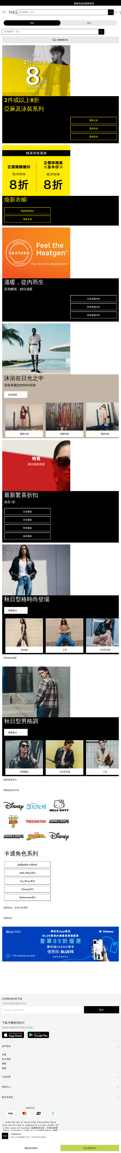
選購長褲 (27, 219)
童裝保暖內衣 (93, 315)
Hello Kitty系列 (27, 872)
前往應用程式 (89, 1148)
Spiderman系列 (27, 897)
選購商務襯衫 (27, 210)
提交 (101, 1009)
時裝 (32, 23)
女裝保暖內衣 (93, 298)
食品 (89, 23)
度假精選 (12, 394)
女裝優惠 (27, 511)
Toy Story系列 (27, 881)
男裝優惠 (27, 527)
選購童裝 (93, 136)
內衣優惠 (27, 519)
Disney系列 (27, 889)
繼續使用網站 (31, 1148)
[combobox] (65, 12)
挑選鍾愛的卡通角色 (27, 864)
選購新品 (12, 610)
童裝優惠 (27, 536)
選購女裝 (93, 120)
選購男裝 (93, 128)
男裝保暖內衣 (93, 306)
